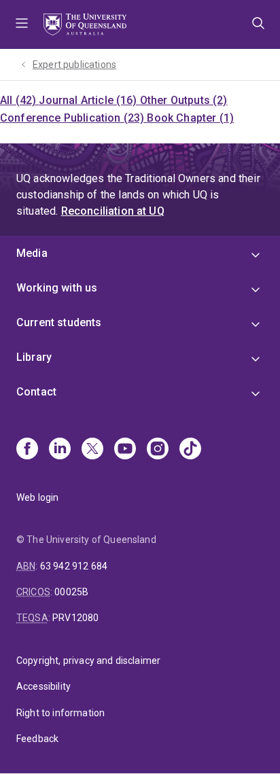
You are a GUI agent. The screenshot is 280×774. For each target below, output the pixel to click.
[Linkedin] (60, 449)
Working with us (56, 287)
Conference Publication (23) (73, 117)
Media (32, 253)
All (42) (19, 100)
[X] (92, 449)
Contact (36, 391)
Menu (21, 24)
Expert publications (74, 64)
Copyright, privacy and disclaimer (88, 660)
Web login (37, 497)
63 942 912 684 (73, 566)
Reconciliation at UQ (112, 211)
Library (34, 357)
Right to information (60, 712)
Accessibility (43, 686)
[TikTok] (190, 449)
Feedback (37, 738)
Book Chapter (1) (190, 117)
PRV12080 (75, 617)
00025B (71, 591)
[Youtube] (125, 449)
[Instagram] (158, 449)
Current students (59, 322)
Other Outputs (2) (184, 100)
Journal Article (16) (89, 100)
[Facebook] (27, 449)
